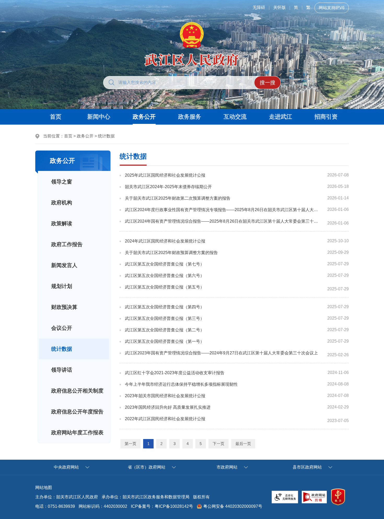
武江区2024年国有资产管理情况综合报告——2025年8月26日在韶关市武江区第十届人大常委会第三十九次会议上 (222, 221)
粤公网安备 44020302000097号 (232, 506)
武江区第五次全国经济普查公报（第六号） (164, 275)
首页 (68, 136)
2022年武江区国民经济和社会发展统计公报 (165, 419)
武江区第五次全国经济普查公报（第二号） (164, 330)
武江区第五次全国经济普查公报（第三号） (164, 318)
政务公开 (85, 136)
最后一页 (243, 443)
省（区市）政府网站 (146, 467)
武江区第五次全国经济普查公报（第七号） (164, 264)
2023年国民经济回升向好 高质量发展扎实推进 (168, 407)
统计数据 (106, 136)
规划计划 (61, 286)
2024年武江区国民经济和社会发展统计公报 (165, 241)
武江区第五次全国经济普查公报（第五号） (164, 287)
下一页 (218, 443)
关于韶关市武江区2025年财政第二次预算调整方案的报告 (177, 198)
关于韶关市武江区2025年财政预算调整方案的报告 (171, 252)
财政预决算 (64, 307)
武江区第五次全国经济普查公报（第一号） (164, 341)
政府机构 (61, 202)
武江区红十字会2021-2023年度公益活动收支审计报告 (174, 373)
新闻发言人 (64, 265)
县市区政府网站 (307, 467)
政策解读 (61, 223)
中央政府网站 (66, 467)
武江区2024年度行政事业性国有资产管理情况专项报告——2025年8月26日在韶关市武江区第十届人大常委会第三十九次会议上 (222, 209)
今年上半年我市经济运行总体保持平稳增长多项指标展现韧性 (181, 384)
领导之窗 (61, 181)
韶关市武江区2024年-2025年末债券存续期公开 (168, 186)
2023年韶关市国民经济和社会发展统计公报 (165, 396)
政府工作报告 (67, 244)
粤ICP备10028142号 (174, 506)
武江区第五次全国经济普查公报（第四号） (164, 307)
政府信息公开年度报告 (77, 411)
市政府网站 (227, 467)
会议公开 (61, 328)
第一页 (130, 443)
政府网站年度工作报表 (77, 432)
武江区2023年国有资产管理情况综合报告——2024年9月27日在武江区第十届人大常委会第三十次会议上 (221, 353)
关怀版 (279, 7)
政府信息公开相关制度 (77, 391)
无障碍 (259, 7)
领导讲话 (61, 370)
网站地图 (43, 487)
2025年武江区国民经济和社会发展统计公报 (165, 175)
